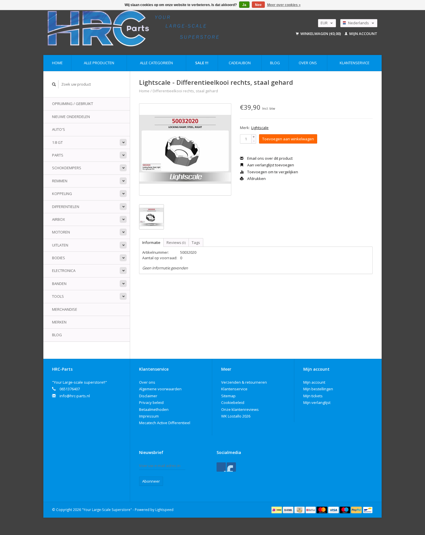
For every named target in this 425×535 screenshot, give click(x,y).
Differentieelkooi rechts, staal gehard (185, 90)
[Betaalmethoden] (277, 509)
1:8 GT (57, 142)
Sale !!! (201, 62)
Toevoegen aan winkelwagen (288, 138)
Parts (57, 155)
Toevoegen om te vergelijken (272, 171)
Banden (59, 283)
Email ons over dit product (269, 158)
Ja (244, 5)
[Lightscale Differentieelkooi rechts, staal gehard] (185, 149)
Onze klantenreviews (240, 409)
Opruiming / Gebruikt (72, 103)
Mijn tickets (313, 395)
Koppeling (62, 193)
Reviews (176, 242)
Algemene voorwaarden (160, 388)
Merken (59, 322)
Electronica (63, 270)
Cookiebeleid (232, 402)
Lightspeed (164, 509)
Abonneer (151, 481)
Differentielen (65, 206)
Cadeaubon (240, 62)
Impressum (149, 416)
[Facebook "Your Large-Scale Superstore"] (221, 467)
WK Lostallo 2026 (235, 416)
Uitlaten (60, 245)
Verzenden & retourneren (244, 382)
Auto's (58, 129)
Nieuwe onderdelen (71, 116)
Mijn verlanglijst (316, 402)
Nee (258, 5)
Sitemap (228, 395)
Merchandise (64, 309)
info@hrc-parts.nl (75, 395)
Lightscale (260, 127)
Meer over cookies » (284, 5)
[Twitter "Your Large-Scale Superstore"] (231, 467)
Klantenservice (354, 62)
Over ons (308, 62)
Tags (196, 242)
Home (57, 62)
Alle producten (99, 62)
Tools (58, 296)
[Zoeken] (54, 84)
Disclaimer (148, 395)
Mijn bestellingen (318, 388)
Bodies (58, 257)
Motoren (61, 232)
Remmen (59, 180)
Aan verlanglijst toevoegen (270, 165)
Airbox (58, 219)
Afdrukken (256, 178)
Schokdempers (66, 167)
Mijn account (362, 33)
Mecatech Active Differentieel (164, 422)
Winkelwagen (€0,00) (321, 33)
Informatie (151, 242)
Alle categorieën (156, 62)
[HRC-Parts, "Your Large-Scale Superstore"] (159, 28)
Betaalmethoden (154, 409)
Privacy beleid (151, 402)
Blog (275, 62)
